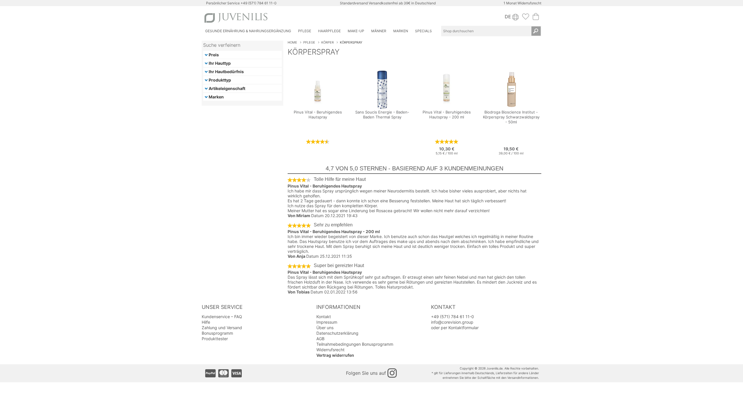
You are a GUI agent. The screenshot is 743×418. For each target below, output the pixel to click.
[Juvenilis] (286, 18)
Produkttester (215, 338)
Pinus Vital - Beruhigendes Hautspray (325, 185)
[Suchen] (536, 31)
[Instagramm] (392, 373)
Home (292, 42)
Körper (327, 42)
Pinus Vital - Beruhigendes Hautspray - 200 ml (334, 231)
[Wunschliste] (525, 18)
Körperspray (351, 42)
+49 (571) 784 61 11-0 (259, 3)
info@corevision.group (452, 322)
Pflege (309, 42)
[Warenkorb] (535, 18)
